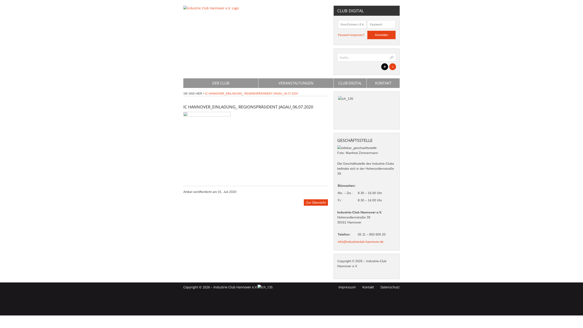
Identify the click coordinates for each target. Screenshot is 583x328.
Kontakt (383, 83)
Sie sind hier (192, 93)
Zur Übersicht (316, 202)
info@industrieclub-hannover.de (361, 241)
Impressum (347, 287)
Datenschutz (390, 287)
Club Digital (350, 83)
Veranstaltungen (296, 83)
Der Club (220, 83)
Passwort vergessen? (351, 35)
